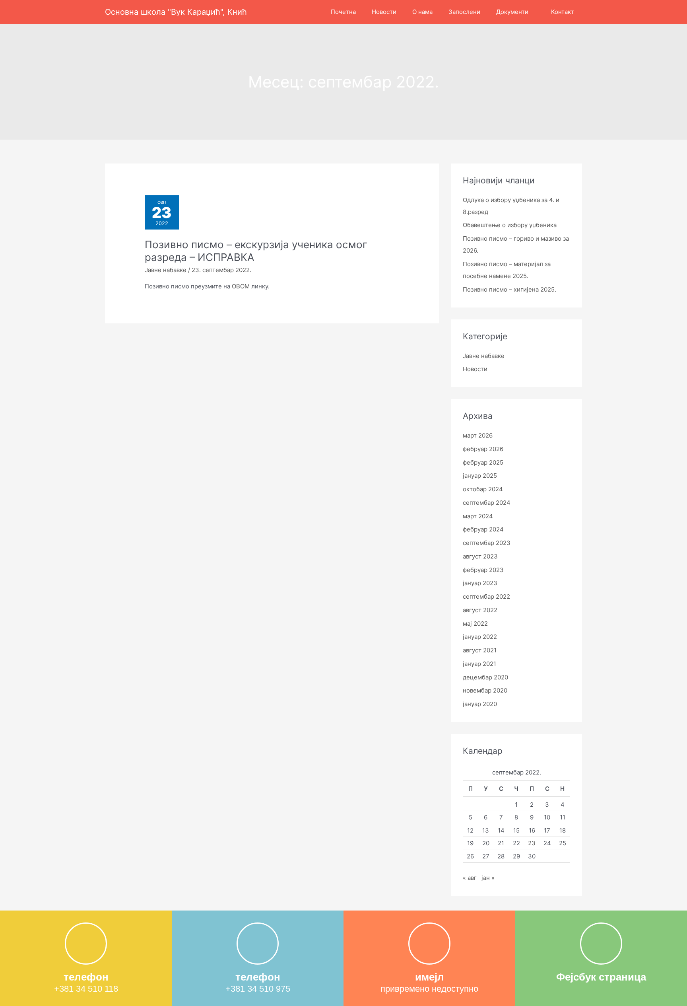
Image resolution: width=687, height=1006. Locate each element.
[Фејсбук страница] (601, 943)
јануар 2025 (480, 475)
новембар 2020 (485, 690)
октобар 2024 (483, 489)
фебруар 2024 (483, 529)
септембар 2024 (486, 502)
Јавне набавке (165, 270)
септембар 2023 (486, 543)
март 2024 (478, 516)
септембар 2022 (486, 596)
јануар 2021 (479, 663)
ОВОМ (241, 286)
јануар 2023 (480, 583)
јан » (488, 877)
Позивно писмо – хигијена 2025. (509, 289)
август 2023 (480, 556)
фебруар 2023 (483, 570)
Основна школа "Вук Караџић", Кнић (176, 12)
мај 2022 (475, 623)
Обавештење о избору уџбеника (510, 225)
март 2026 (478, 435)
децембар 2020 (485, 677)
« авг (470, 877)
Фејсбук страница (601, 977)
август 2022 (480, 610)
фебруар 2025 (483, 462)
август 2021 (480, 650)
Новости (475, 369)
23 (532, 843)
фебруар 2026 (483, 449)
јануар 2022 (480, 636)
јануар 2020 (480, 704)
